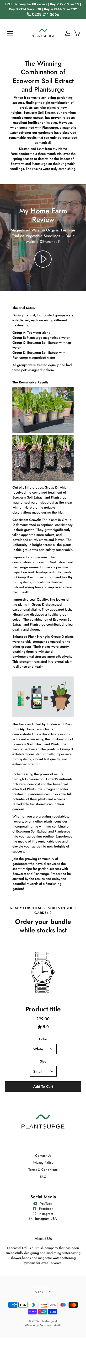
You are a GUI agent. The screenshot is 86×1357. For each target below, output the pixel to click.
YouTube (45, 1203)
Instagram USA (44, 1218)
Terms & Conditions (43, 1169)
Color (43, 1039)
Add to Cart (43, 1086)
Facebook (44, 1208)
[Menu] (10, 33)
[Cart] (77, 33)
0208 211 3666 (45, 14)
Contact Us (43, 1155)
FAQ (43, 1176)
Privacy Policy (43, 1162)
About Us (43, 1238)
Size (43, 1061)
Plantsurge (39, 163)
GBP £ (39, 1291)
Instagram (44, 1213)
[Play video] (43, 259)
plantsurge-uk (49, 1321)
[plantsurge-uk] (43, 33)
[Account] (68, 33)
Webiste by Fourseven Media (43, 1325)
